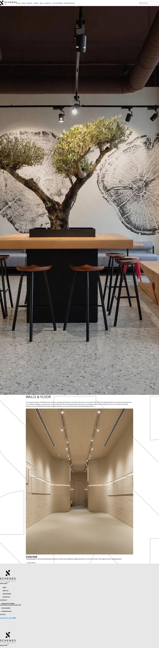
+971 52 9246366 (57, 3)
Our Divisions (7, 593)
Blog (41, 3)
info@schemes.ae (69, 3)
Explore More (31, 562)
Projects (36, 3)
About (24, 3)
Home (18, 3)
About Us (5, 590)
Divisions (29, 3)
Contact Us (47, 3)
